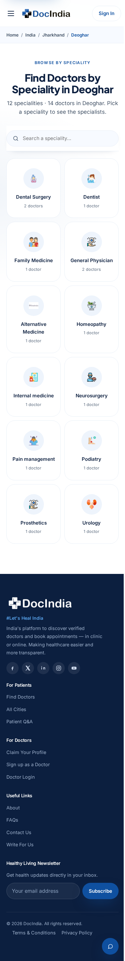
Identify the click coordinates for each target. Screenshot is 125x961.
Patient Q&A (19, 721)
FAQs (12, 820)
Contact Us (18, 832)
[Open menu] (11, 13)
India (30, 34)
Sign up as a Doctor (28, 764)
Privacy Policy (77, 932)
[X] (28, 668)
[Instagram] (59, 668)
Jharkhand (53, 34)
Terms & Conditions (34, 932)
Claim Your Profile (26, 752)
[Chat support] (110, 946)
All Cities (16, 709)
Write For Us (20, 844)
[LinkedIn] (43, 668)
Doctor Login (20, 777)
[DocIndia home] (46, 13)
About (13, 807)
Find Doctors (20, 697)
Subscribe (100, 891)
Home (12, 34)
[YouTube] (74, 668)
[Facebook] (12, 668)
